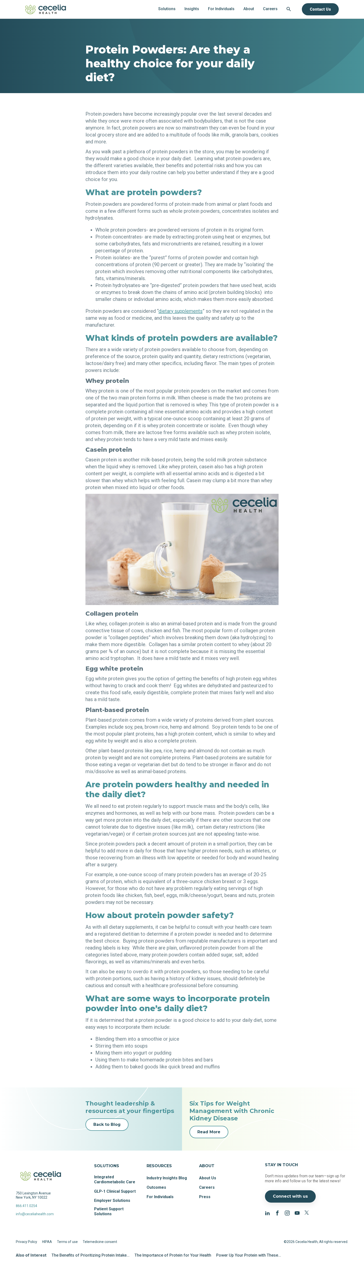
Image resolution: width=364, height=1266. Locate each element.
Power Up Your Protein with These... (248, 1255)
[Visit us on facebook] (277, 1213)
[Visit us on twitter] (307, 1213)
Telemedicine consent (100, 1242)
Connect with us (290, 1196)
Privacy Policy (26, 1242)
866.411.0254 (26, 1206)
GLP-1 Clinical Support (115, 1191)
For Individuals (160, 1196)
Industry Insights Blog (167, 1178)
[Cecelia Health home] (45, 9)
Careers (207, 1187)
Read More (208, 1132)
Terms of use (67, 1242)
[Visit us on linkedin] (267, 1213)
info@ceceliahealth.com (35, 1214)
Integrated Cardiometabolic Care (114, 1179)
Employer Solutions (112, 1200)
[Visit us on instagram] (287, 1213)
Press (204, 1196)
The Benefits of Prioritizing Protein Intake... (91, 1255)
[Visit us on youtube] (297, 1213)
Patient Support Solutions (109, 1211)
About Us (207, 1178)
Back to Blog (107, 1124)
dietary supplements (180, 311)
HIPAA (47, 1242)
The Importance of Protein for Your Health (172, 1255)
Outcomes (156, 1187)
